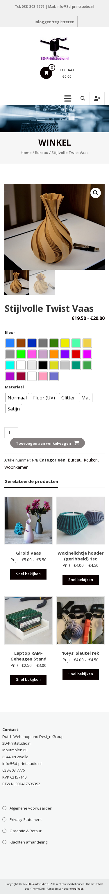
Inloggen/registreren (54, 21)
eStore (99, 884)
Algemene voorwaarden (31, 808)
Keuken (91, 460)
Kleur (10, 332)
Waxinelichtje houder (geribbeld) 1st (81, 556)
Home (26, 152)
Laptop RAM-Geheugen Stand (28, 656)
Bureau (41, 152)
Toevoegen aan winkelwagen (43, 443)
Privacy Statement (26, 819)
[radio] (10, 343)
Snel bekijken (28, 573)
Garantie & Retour (26, 830)
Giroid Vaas (28, 553)
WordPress (76, 889)
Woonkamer (16, 467)
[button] (95, 193)
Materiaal (14, 387)
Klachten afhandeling (28, 842)
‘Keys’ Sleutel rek (80, 653)
